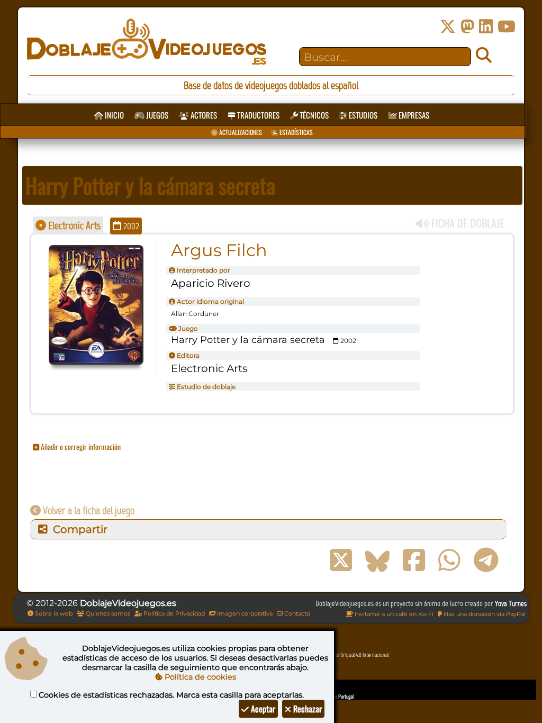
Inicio (113, 115)
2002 (130, 226)
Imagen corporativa (244, 613)
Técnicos (313, 115)
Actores (203, 115)
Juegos (156, 115)
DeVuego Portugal (337, 696)
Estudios (362, 115)
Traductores (257, 115)
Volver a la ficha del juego (87, 510)
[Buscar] (484, 55)
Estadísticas (295, 132)
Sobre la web (53, 613)
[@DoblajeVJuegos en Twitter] (447, 26)
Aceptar (262, 708)
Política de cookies (199, 677)
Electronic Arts (73, 225)
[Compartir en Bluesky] (377, 560)
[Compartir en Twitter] (340, 560)
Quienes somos (107, 613)
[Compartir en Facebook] (414, 560)
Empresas (413, 115)
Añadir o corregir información (80, 446)
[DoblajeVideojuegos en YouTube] (506, 26)
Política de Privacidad (173, 613)
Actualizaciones (240, 132)
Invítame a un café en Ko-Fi (393, 614)
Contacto (296, 613)
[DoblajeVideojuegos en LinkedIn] (485, 26)
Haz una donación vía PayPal (484, 614)
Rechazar (306, 708)
